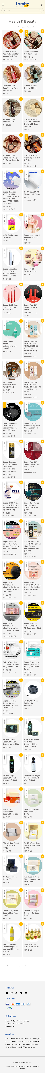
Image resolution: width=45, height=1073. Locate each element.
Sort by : (21, 27)
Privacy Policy (26, 1066)
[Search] (39, 10)
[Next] (37, 965)
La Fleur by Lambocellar (14, 1023)
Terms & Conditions (13, 1066)
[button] (2, 4)
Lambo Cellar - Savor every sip (17, 1021)
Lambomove (10, 1026)
